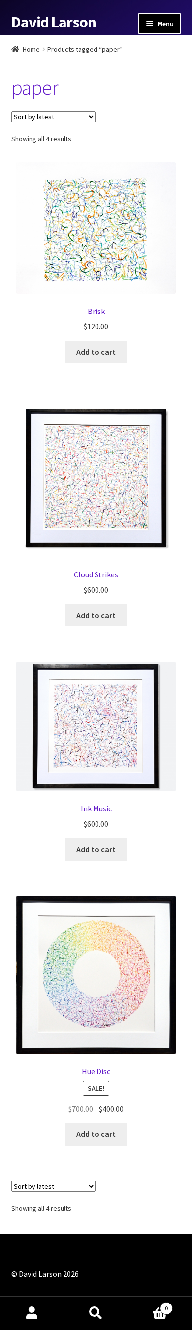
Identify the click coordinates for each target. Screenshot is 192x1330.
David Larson (53, 22)
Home (31, 49)
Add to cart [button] (96, 352)
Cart (148, 1305)
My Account (32, 1313)
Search (96, 1313)
